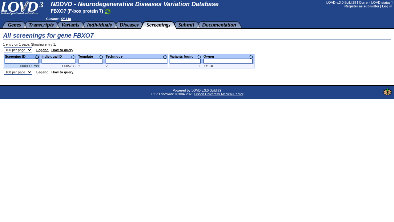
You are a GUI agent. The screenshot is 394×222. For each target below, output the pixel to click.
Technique (116, 56)
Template (88, 56)
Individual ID (54, 56)
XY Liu (66, 19)
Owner (211, 56)
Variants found (184, 56)
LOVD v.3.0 (200, 90)
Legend (42, 50)
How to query (62, 50)
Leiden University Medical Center (218, 94)
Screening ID (17, 56)
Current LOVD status (375, 2)
